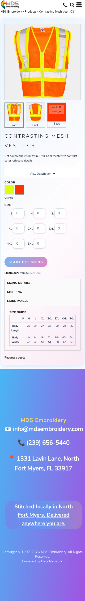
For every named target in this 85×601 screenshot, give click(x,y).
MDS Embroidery (11, 11)
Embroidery (11, 273)
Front (14, 125)
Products (30, 11)
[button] (72, 4)
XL (10, 229)
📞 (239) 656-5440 (44, 443)
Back (35, 125)
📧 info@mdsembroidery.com (43, 429)
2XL (30, 229)
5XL (30, 244)
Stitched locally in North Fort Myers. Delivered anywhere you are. (44, 515)
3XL (51, 229)
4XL (9, 244)
